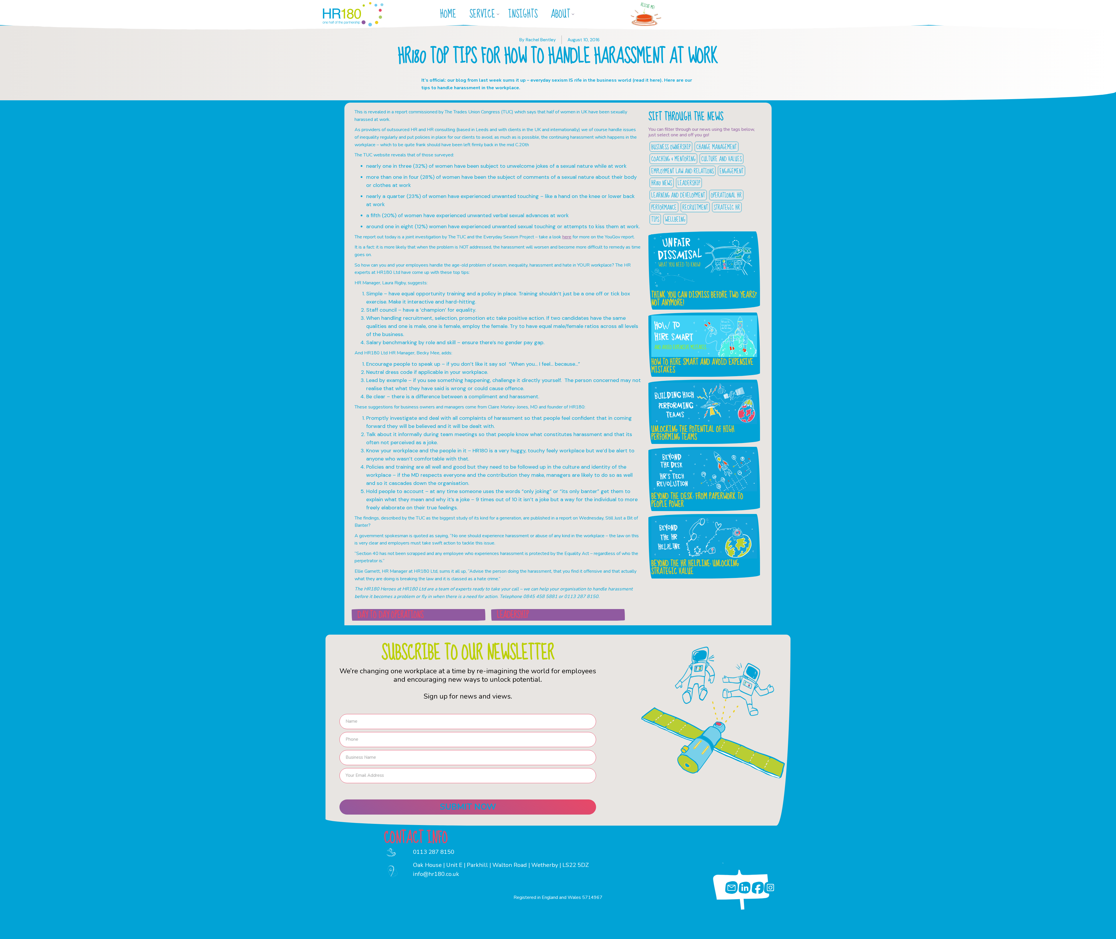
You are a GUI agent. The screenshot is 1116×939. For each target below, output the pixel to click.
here (566, 237)
